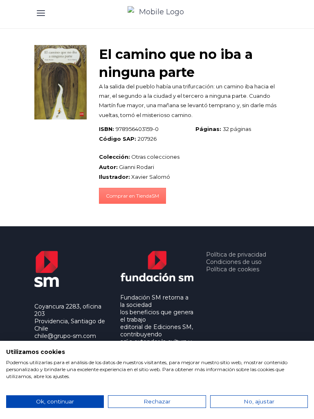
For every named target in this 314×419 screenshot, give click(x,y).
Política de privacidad (236, 254)
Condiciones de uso (234, 262)
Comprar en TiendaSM (132, 196)
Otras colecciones (155, 156)
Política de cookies (232, 269)
